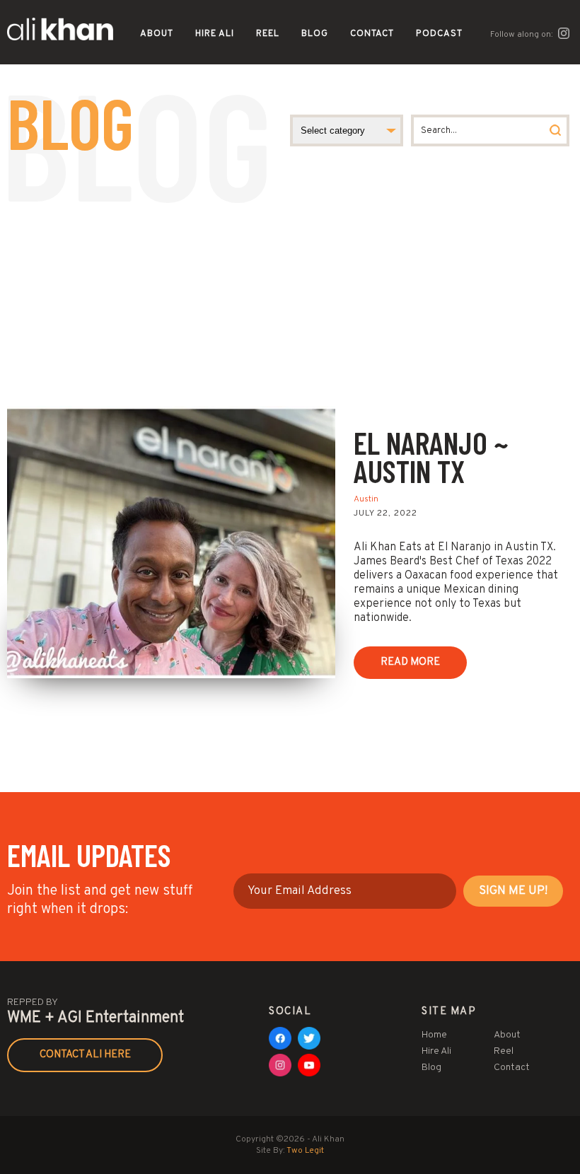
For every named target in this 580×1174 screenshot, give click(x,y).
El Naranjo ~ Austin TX (431, 456)
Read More (410, 662)
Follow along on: (522, 34)
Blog (314, 34)
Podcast (439, 34)
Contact (372, 34)
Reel (267, 34)
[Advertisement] (290, 300)
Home (434, 1035)
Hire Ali (214, 34)
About (156, 34)
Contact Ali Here (85, 1055)
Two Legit (305, 1150)
